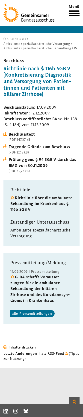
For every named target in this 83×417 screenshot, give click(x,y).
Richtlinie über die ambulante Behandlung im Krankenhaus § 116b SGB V (41, 203)
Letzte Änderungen (20, 353)
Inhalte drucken (22, 347)
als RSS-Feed (53, 353)
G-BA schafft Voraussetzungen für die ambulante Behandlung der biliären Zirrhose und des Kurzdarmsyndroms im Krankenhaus (40, 288)
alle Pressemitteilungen (32, 313)
